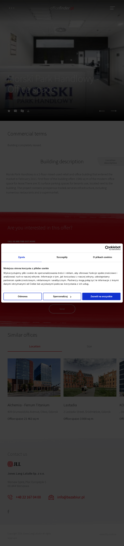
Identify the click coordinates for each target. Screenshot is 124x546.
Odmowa (22, 296)
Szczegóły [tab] (62, 257)
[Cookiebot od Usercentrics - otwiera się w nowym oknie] (107, 248)
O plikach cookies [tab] (102, 257)
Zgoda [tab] (21, 257)
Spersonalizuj (60, 296)
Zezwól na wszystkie (101, 296)
